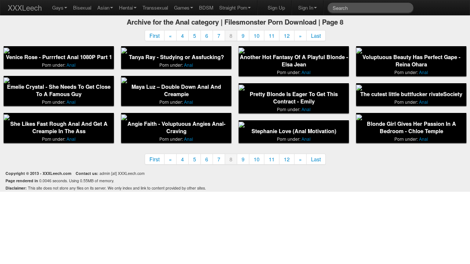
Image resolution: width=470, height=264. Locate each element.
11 (272, 35)
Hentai (126, 7)
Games (181, 7)
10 (257, 35)
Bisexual (82, 7)
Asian (103, 7)
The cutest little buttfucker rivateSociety (411, 94)
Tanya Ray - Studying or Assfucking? (176, 57)
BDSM (206, 7)
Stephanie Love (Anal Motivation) (294, 131)
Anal (71, 65)
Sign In (305, 7)
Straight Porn (233, 7)
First (154, 35)
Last (316, 35)
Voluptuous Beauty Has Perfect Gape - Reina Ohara (411, 60)
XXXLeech (25, 7)
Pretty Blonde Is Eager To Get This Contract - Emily (294, 97)
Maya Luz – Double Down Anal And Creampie (176, 90)
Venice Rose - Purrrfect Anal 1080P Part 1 (59, 57)
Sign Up (276, 7)
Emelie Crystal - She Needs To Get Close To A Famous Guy (59, 90)
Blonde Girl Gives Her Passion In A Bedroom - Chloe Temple (411, 127)
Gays (58, 7)
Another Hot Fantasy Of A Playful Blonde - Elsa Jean (294, 60)
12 (287, 35)
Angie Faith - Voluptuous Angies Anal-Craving (176, 127)
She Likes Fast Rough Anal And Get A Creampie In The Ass (59, 127)
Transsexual (155, 7)
